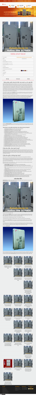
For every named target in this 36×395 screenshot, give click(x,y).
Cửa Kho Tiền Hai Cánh (8, 368)
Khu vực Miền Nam (24, 389)
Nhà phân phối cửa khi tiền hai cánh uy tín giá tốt (9, 83)
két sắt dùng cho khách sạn (8, 128)
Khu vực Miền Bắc (24, 387)
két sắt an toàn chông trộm (8, 144)
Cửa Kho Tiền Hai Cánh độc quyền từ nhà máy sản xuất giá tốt (28, 305)
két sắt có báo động (7, 146)
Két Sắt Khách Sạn (5, 390)
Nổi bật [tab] (7, 78)
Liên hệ (4, 2)
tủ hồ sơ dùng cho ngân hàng (9, 175)
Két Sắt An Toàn (5, 389)
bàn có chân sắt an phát (8, 176)
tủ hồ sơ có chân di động (8, 172)
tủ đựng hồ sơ (6, 130)
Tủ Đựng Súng (4, 388)
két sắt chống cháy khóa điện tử (9, 138)
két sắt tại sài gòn (7, 134)
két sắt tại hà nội (7, 135)
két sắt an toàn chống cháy (8, 137)
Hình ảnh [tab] (18, 78)
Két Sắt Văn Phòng (18, 388)
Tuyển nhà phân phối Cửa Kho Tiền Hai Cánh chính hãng (18, 279)
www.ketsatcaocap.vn (14, 253)
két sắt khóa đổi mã (7, 142)
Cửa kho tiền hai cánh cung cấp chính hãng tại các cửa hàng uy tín (28, 369)
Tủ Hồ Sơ (4, 387)
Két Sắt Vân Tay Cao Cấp (6, 391)
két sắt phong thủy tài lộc (8, 145)
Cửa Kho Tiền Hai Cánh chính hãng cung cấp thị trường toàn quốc (28, 356)
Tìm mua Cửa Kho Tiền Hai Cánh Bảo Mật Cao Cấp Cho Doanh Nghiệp (8, 344)
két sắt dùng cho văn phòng (8, 131)
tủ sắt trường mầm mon (8, 171)
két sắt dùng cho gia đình (8, 132)
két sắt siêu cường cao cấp (8, 140)
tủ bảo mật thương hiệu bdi (8, 167)
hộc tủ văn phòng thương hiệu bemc (10, 174)
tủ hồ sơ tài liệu (7, 164)
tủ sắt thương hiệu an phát (8, 173)
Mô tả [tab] (28, 78)
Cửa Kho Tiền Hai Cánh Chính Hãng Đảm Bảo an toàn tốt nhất (18, 331)
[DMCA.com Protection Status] (2, 394)
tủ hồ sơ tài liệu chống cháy (9, 165)
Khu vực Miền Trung (24, 388)
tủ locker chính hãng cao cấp (9, 169)
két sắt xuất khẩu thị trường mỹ (9, 139)
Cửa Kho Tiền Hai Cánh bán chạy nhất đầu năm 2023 (28, 331)
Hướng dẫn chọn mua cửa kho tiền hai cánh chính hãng (8, 267)
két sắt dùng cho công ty (8, 143)
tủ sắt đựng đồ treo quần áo (8, 170)
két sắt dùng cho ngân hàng (8, 129)
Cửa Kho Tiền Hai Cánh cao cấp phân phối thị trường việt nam (8, 319)
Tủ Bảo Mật (17, 390)
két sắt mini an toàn (7, 136)
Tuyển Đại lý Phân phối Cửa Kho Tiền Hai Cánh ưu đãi (18, 344)
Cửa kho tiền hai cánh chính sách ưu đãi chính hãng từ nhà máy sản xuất (8, 383)
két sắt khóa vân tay (7, 141)
